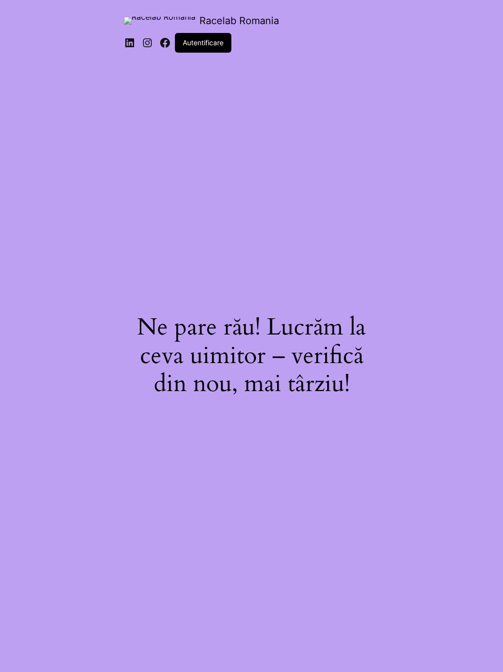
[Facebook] (165, 43)
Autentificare (203, 42)
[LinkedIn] (130, 43)
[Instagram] (147, 43)
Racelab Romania (239, 21)
